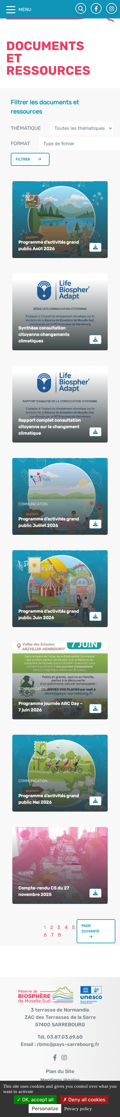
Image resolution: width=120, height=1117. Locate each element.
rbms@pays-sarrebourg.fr (68, 1044)
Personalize (45, 1108)
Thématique (26, 128)
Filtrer (23, 159)
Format (20, 143)
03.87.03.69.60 (65, 1037)
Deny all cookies (86, 1100)
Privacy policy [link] (78, 1108)
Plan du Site (60, 1071)
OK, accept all (37, 1100)
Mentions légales (60, 1080)
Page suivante (90, 928)
